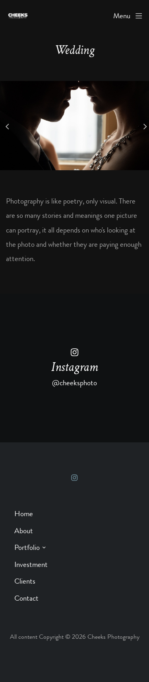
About (23, 530)
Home (23, 513)
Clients (24, 581)
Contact (26, 598)
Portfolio (27, 547)
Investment (31, 564)
